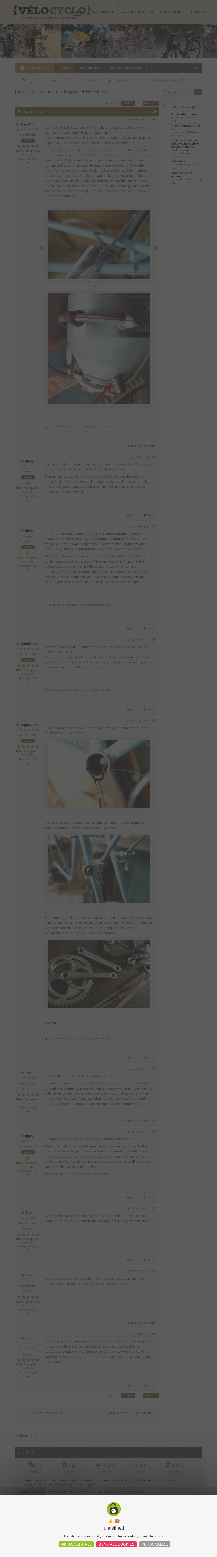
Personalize (155, 1544)
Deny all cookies (117, 1544)
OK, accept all (76, 1544)
